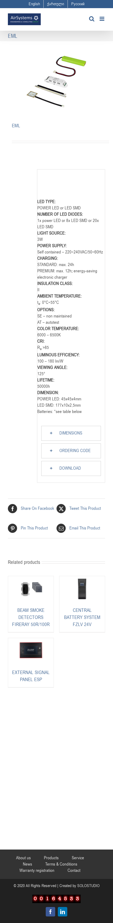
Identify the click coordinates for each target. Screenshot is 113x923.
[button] (71, 433)
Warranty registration (36, 870)
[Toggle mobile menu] (102, 19)
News (27, 864)
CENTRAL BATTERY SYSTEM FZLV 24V (82, 617)
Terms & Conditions (61, 864)
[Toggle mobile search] (91, 19)
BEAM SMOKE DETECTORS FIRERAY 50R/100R (31, 617)
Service (78, 858)
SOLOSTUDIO (88, 885)
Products (51, 858)
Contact (74, 870)
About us (23, 858)
